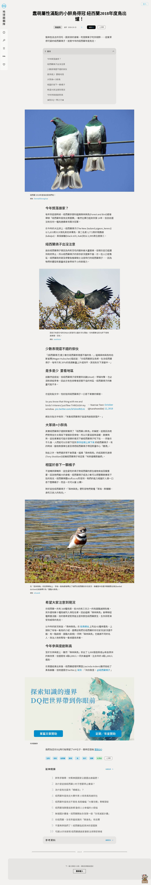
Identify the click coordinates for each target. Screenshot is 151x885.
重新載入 (79, 871)
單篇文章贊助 (48, 733)
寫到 (79, 670)
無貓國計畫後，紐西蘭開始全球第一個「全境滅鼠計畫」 (82, 813)
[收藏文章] (81, 27)
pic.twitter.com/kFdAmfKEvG (70, 408)
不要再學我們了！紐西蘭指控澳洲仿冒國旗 (76, 825)
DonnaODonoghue (41, 198)
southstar (57, 339)
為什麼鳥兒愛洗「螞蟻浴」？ (69, 789)
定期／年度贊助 (106, 733)
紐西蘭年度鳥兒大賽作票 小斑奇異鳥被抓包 (76, 795)
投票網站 (84, 626)
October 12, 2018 (109, 406)
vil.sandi (37, 593)
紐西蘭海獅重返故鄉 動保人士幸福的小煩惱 (76, 807)
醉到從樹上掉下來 (86, 442)
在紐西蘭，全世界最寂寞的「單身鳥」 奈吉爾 (77, 819)
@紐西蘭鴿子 (103, 670)
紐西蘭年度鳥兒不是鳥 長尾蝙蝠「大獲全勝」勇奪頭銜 (82, 801)
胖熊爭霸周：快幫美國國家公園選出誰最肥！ (77, 777)
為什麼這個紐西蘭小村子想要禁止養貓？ (75, 783)
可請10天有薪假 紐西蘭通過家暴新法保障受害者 (78, 831)
